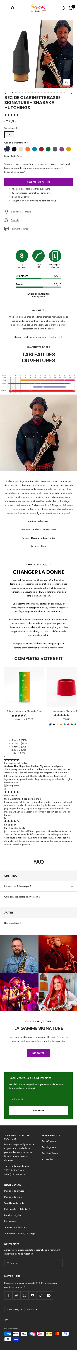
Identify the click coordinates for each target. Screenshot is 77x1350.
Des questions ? (12, 923)
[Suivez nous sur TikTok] (41, 1295)
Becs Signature (49, 1147)
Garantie (15, 220)
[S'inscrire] (57, 1263)
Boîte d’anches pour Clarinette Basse (24, 711)
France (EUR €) (13, 1309)
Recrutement (10, 1221)
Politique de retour (13, 1197)
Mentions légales (12, 1215)
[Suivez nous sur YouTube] (32, 1295)
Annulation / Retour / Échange (19, 1233)
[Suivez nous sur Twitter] (16, 1295)
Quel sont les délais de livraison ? (22, 896)
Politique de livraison (14, 1190)
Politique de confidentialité (17, 1209)
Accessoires (48, 1159)
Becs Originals (49, 1141)
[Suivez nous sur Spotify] (49, 1295)
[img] (11, 759)
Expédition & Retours (21, 211)
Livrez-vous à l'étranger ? (17, 886)
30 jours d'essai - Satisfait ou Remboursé (31, 193)
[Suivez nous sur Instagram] (24, 1295)
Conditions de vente (14, 1203)
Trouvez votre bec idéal (15, 1227)
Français (30, 1309)
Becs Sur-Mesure (50, 1153)
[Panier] (71, 8)
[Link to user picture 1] (11, 785)
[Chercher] (12, 8)
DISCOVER (38, 1053)
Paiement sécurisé (19, 228)
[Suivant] (71, 93)
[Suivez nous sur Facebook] (8, 1295)
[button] (12, 115)
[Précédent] (5, 93)
